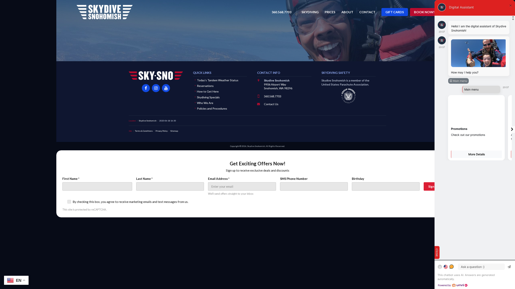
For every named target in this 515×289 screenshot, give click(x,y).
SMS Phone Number (294, 178)
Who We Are (205, 103)
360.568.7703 (272, 96)
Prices (330, 12)
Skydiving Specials (208, 97)
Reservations (205, 86)
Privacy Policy (162, 131)
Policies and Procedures (212, 108)
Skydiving (310, 12)
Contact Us (271, 104)
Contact (367, 12)
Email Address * (219, 178)
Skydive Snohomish (104, 12)
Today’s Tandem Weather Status (217, 80)
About (347, 12)
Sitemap (174, 131)
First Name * (70, 178)
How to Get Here (208, 91)
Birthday (358, 178)
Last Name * (144, 178)
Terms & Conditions (144, 131)
